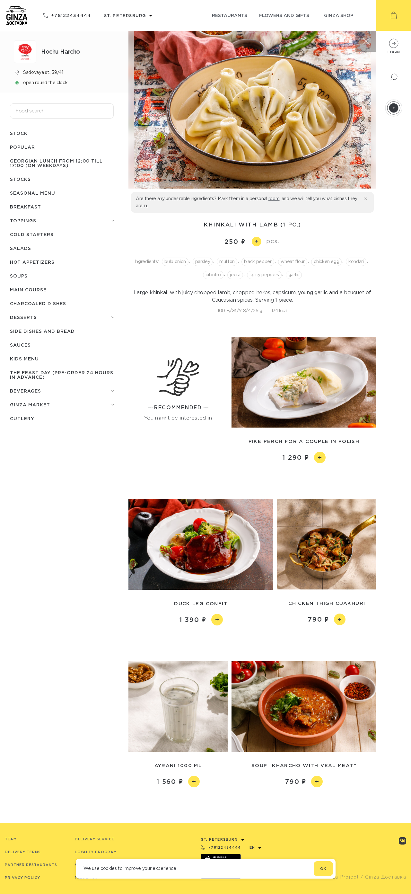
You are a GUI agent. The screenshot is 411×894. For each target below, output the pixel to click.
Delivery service (94, 839)
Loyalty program (96, 852)
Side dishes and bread (42, 331)
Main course (28, 289)
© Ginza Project (338, 877)
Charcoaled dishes (38, 303)
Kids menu (24, 358)
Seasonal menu (32, 192)
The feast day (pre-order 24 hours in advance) (61, 374)
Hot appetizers (32, 262)
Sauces (20, 344)
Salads (20, 248)
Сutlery (22, 418)
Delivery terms (23, 852)
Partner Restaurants (31, 865)
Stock (19, 133)
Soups (19, 275)
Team (11, 839)
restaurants (229, 15)
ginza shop (338, 15)
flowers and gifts (284, 15)
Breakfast (25, 206)
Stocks (20, 179)
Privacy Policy (22, 878)
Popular (22, 147)
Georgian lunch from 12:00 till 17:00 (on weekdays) (56, 163)
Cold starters (32, 234)
